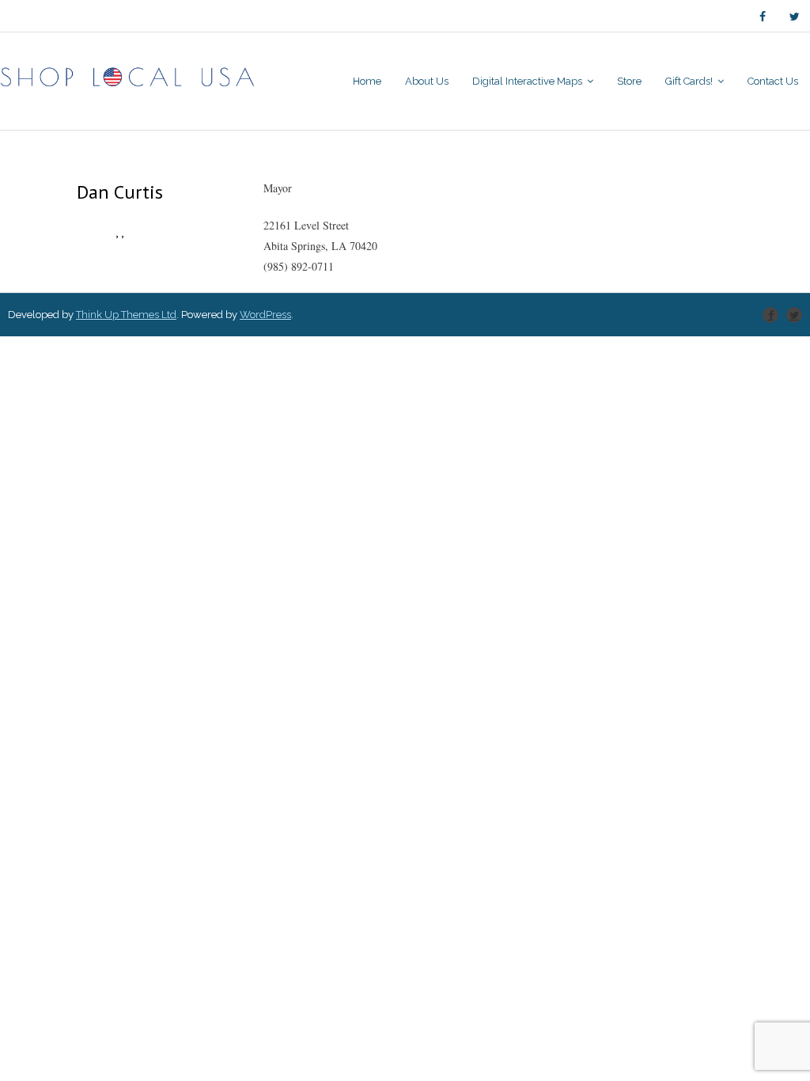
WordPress (265, 315)
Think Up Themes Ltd (126, 315)
